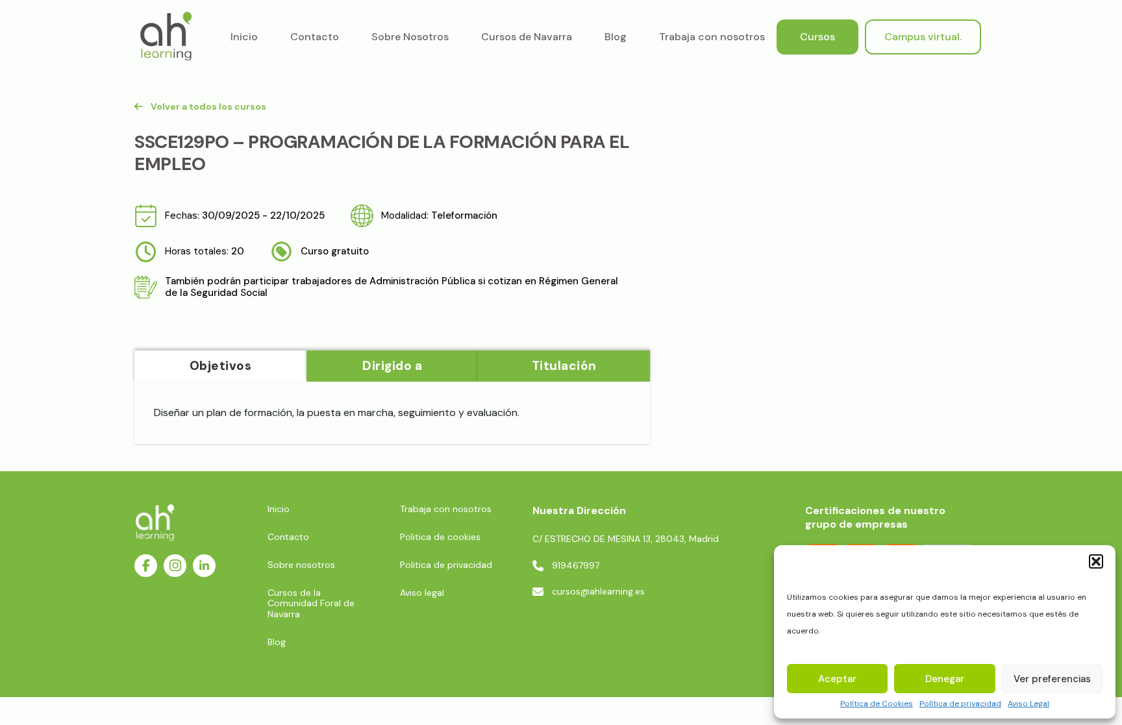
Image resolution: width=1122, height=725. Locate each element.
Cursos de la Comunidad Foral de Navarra (311, 603)
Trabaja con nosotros (712, 36)
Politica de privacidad (446, 565)
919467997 (575, 565)
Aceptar (837, 678)
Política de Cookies (876, 704)
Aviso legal (422, 592)
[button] (1096, 561)
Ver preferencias (1052, 678)
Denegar (944, 678)
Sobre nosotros (301, 565)
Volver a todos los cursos (208, 106)
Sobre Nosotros (410, 36)
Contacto (314, 36)
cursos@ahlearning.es (598, 591)
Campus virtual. (923, 36)
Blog (616, 36)
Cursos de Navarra (526, 36)
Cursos (817, 36)
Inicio (244, 36)
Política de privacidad (960, 704)
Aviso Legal (1028, 704)
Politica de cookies (440, 537)
